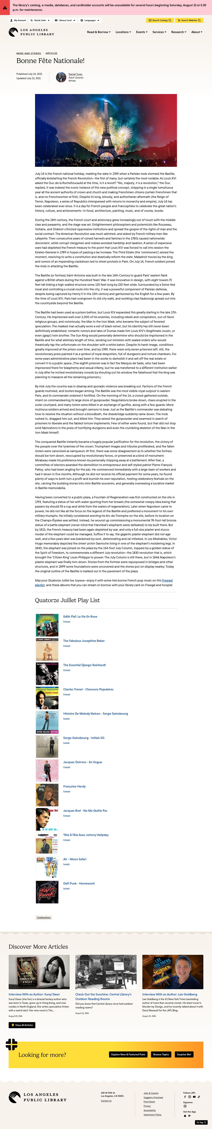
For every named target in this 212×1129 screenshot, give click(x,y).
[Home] (31, 32)
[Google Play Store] (189, 1115)
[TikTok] (199, 1097)
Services (158, 32)
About (195, 32)
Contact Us (106, 1101)
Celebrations (44, 917)
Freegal (66, 621)
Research (177, 32)
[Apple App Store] (185, 1115)
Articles (51, 53)
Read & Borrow (97, 32)
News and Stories (28, 53)
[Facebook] (185, 1097)
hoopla (66, 718)
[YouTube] (194, 1097)
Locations (122, 32)
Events (140, 32)
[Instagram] (189, 1097)
